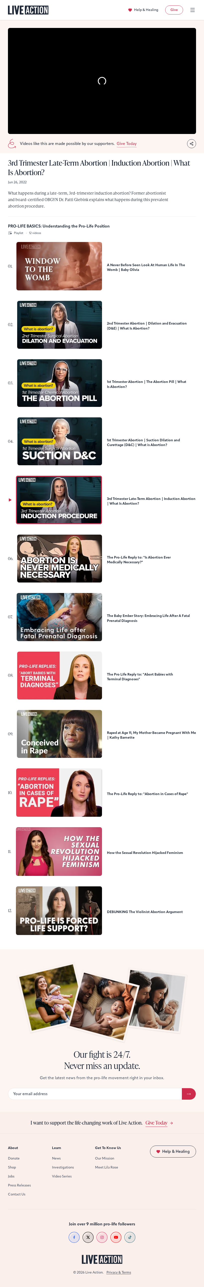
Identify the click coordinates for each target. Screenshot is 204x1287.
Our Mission (104, 1158)
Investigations (63, 1167)
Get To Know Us (108, 1148)
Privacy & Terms (118, 1272)
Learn (56, 1148)
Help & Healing (146, 10)
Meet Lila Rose (106, 1167)
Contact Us (16, 1194)
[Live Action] (28, 10)
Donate (14, 1158)
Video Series (62, 1176)
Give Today (156, 1122)
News (56, 1158)
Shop (12, 1167)
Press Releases (19, 1185)
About (13, 1148)
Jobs (11, 1176)
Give (174, 10)
